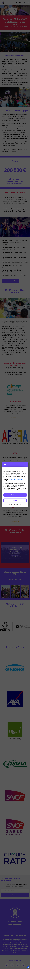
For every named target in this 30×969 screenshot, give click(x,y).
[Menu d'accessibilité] (28, 967)
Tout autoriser (15, 495)
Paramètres (15, 500)
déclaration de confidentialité (17, 479)
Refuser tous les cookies (15, 504)
